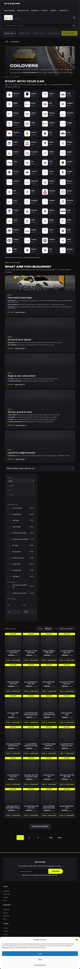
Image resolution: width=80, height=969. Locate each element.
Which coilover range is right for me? (21, 468)
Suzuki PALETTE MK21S (67, 683)
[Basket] (74, 17)
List (41, 629)
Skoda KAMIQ (49, 683)
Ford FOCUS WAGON (66, 651)
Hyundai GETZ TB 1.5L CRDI (67, 745)
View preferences (40, 965)
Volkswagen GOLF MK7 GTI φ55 (31, 776)
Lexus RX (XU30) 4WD (13, 651)
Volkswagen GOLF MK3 (67, 776)
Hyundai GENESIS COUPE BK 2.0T (31, 745)
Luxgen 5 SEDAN (67, 807)
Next (60, 838)
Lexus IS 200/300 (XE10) (49, 807)
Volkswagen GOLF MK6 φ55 (13, 745)
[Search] (74, 25)
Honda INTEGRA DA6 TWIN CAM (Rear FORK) (31, 714)
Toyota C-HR (67, 714)
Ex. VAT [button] (16, 18)
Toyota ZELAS (49, 776)
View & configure (13, 660)
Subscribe (55, 871)
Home (6, 42)
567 (50, 838)
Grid (49, 629)
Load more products (40, 826)
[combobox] (38, 25)
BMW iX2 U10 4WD (13, 683)
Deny (40, 959)
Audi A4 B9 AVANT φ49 (31, 807)
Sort (56, 628)
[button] (77, 940)
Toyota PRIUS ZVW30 (49, 745)
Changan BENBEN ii (49, 651)
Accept (40, 953)
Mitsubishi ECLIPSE (31, 651)
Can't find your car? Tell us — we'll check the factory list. (23, 257)
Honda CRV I (13, 714)
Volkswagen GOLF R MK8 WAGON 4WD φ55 (13, 808)
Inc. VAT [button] (8, 18)
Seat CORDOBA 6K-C (31, 683)
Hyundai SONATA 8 (13, 776)
